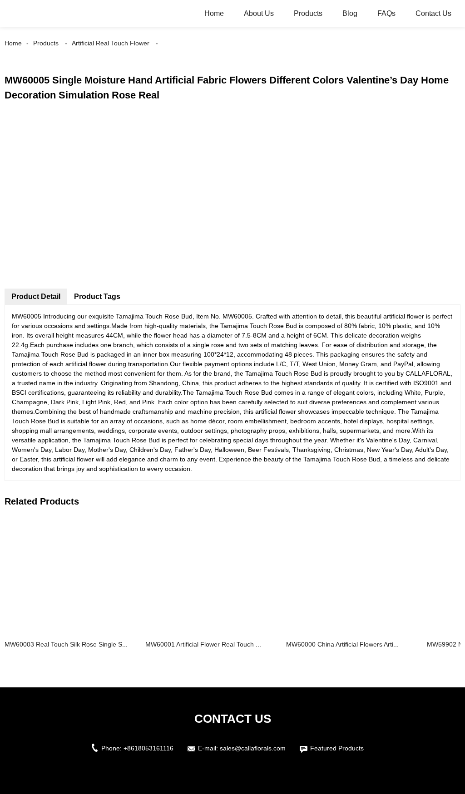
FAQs (386, 13)
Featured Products (337, 748)
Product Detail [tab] (35, 296)
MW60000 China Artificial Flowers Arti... (342, 644)
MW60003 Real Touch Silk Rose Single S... (66, 644)
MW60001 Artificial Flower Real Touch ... (203, 644)
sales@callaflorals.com (253, 748)
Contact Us (433, 13)
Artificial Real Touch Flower (110, 43)
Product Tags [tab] (97, 296)
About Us (259, 13)
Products (308, 13)
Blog (349, 13)
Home (214, 13)
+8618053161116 (148, 748)
